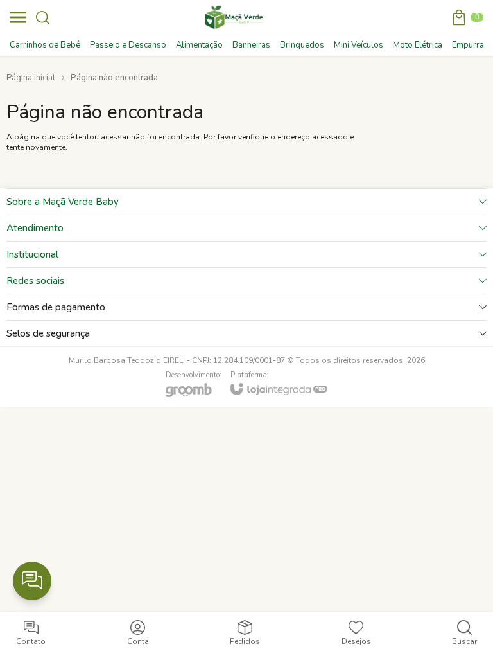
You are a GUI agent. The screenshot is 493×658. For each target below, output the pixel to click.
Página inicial (30, 78)
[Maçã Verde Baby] (235, 17)
